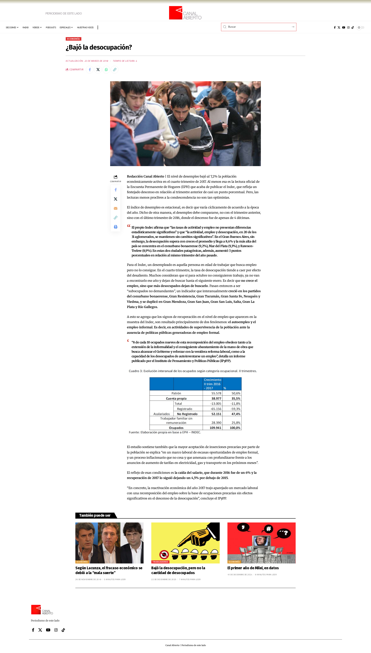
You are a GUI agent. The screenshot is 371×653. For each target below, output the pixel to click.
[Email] (115, 208)
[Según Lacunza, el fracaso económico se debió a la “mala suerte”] (109, 542)
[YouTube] (343, 27)
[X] (339, 27)
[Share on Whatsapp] (106, 69)
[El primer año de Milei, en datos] (261, 542)
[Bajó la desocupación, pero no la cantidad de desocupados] (185, 542)
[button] (97, 27)
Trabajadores (160, 562)
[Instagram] (348, 27)
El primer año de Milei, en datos (253, 568)
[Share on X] (98, 69)
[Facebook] (335, 27)
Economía (73, 38)
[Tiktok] (353, 27)
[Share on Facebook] (90, 69)
